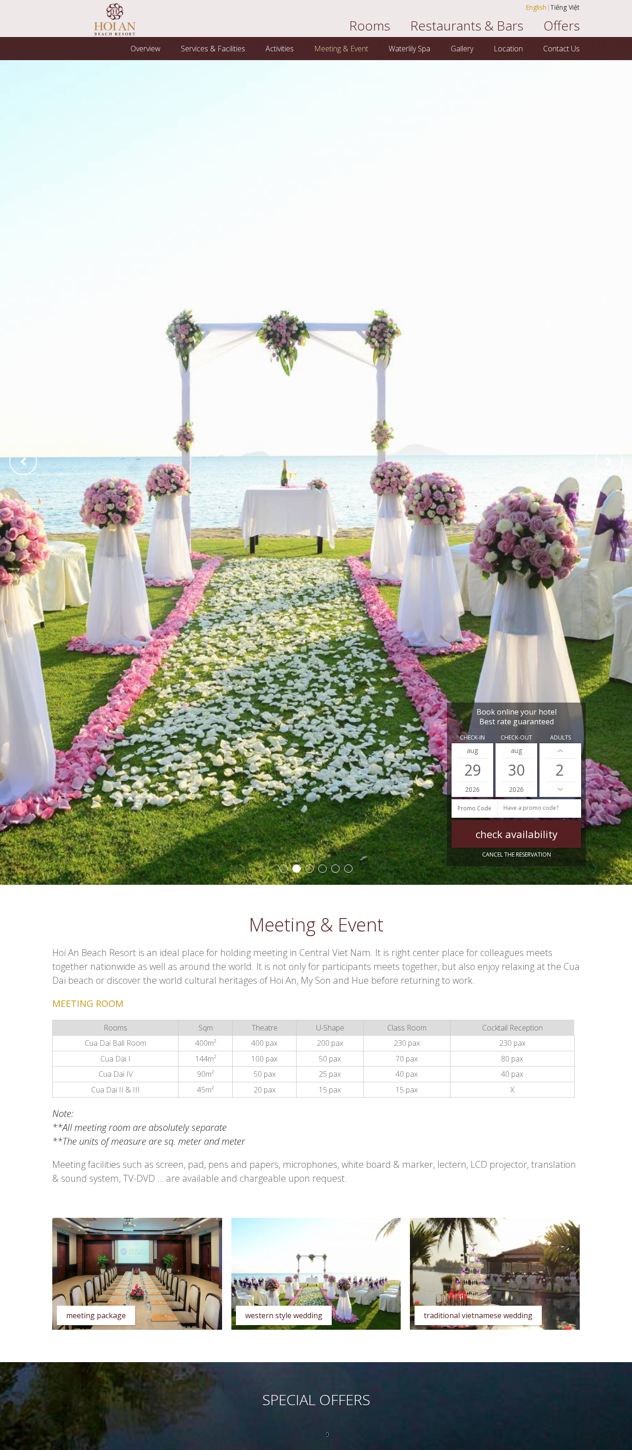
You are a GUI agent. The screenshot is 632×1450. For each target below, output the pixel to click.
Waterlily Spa (409, 48)
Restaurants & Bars (466, 25)
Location (508, 48)
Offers (562, 25)
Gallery (462, 48)
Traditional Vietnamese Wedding (478, 1315)
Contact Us (561, 48)
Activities (280, 48)
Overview (145, 48)
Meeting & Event (341, 48)
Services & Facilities (213, 48)
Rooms (369, 25)
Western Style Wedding (283, 1315)
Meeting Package (96, 1315)
